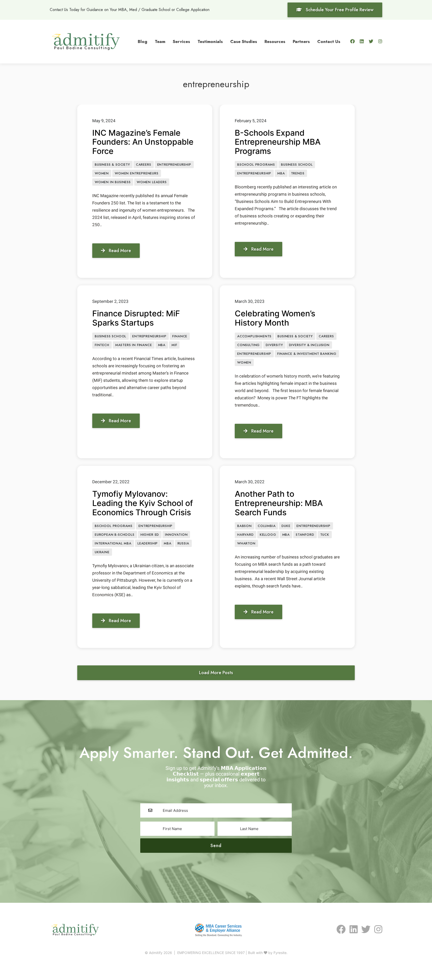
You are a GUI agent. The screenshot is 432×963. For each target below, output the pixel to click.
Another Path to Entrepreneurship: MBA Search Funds (279, 503)
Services (181, 41)
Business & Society (112, 164)
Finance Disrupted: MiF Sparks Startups (136, 318)
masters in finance (133, 345)
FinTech (102, 345)
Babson (244, 525)
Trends (297, 173)
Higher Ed (149, 534)
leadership (148, 543)
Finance (179, 336)
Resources (274, 41)
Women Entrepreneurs (136, 173)
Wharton (246, 543)
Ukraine (102, 552)
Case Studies (243, 41)
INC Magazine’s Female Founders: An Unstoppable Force (143, 142)
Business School (296, 164)
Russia (183, 543)
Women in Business (113, 182)
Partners (301, 41)
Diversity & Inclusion (309, 345)
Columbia (267, 525)
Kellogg (268, 534)
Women (102, 173)
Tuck (324, 534)
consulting (248, 345)
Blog (142, 41)
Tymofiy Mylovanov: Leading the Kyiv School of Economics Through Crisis (142, 503)
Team (160, 41)
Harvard (245, 534)
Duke (286, 525)
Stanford (305, 534)
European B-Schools (114, 534)
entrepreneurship (174, 164)
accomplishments (254, 336)
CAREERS (143, 164)
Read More (120, 250)
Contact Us (328, 41)
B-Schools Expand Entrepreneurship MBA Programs (277, 142)
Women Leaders (152, 182)
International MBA (113, 543)
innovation (176, 534)
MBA (281, 173)
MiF (174, 345)
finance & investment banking (306, 353)
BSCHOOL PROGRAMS (256, 164)
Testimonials (210, 41)
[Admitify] (86, 41)
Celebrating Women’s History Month (275, 318)
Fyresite (280, 953)
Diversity (274, 345)
